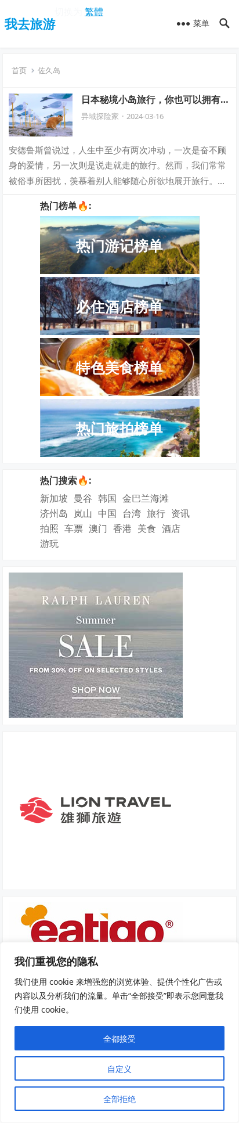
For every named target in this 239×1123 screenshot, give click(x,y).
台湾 (131, 513)
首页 (19, 70)
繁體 (94, 11)
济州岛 (54, 513)
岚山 (83, 513)
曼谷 (83, 498)
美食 (146, 528)
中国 (107, 513)
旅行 (156, 513)
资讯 (180, 513)
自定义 (119, 1068)
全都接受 (119, 1038)
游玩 (49, 543)
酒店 (171, 528)
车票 (73, 528)
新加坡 (54, 498)
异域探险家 (100, 116)
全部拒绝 (119, 1098)
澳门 (98, 528)
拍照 (49, 528)
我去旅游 (30, 23)
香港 (122, 528)
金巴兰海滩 (145, 498)
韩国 (107, 498)
